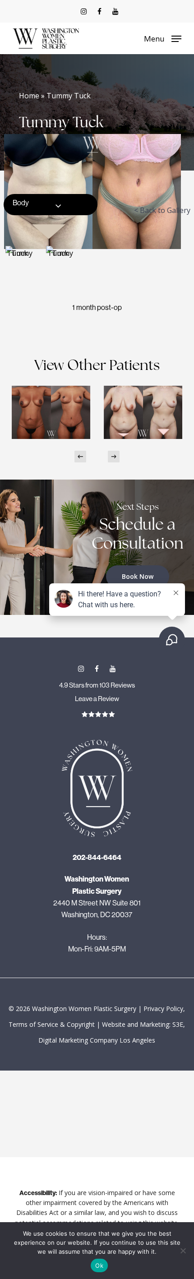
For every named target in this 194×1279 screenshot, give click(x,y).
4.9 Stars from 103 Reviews (97, 685)
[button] (162, 37)
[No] (182, 1250)
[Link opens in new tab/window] (84, 11)
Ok (99, 1265)
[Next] (114, 456)
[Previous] (80, 456)
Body (21, 203)
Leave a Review (97, 698)
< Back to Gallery (162, 210)
